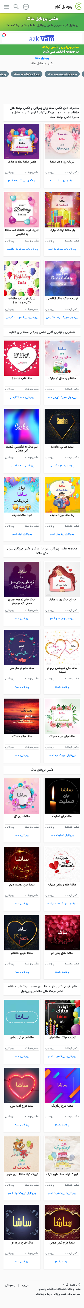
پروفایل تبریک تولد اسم (22, 180)
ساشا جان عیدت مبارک (62, 736)
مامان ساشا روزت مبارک (62, 599)
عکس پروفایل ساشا (42, 18)
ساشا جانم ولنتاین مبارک (62, 884)
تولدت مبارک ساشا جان (62, 1037)
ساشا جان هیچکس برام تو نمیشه (62, 670)
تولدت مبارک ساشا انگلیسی (62, 298)
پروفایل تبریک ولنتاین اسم (62, 903)
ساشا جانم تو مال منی (21, 668)
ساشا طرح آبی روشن (22, 1037)
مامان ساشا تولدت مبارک (22, 161)
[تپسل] (4, 35)
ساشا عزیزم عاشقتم (22, 953)
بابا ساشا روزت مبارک (62, 515)
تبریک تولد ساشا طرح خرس (22, 1174)
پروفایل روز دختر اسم (62, 180)
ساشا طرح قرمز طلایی (62, 1242)
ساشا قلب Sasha (22, 378)
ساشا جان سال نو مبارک (62, 378)
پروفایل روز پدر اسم (62, 534)
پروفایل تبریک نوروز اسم (62, 397)
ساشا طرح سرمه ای (22, 1242)
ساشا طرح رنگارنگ (62, 1106)
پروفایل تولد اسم (22, 534)
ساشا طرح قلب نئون (22, 1106)
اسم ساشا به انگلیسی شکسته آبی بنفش (21, 449)
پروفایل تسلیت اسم (62, 835)
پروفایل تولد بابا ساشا (27, 73)
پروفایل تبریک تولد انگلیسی (22, 249)
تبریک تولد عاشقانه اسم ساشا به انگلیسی (22, 232)
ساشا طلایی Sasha (62, 447)
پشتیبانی (10, 1285)
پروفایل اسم (22, 618)
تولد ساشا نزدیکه (22, 515)
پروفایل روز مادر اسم (62, 618)
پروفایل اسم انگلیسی (22, 397)
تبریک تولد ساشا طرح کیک (62, 1174)
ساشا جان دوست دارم (22, 884)
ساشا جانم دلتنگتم (22, 736)
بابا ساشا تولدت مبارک (62, 230)
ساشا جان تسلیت (62, 816)
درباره (25, 1285)
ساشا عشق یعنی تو (62, 953)
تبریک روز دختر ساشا (62, 161)
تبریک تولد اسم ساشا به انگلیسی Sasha (22, 300)
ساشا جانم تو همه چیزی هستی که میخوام (22, 601)
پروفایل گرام (63, 7)
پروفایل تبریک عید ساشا (62, 73)
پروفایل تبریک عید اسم (62, 755)
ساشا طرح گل (22, 816)
